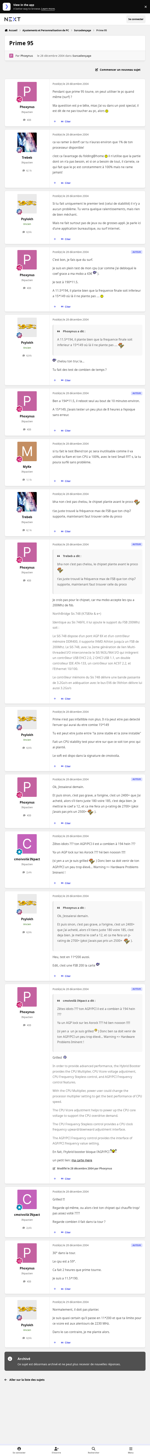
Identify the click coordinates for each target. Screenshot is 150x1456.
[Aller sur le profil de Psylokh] (27, 203)
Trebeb (27, 158)
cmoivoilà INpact (27, 859)
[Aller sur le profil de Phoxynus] (11, 56)
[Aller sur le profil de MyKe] (27, 451)
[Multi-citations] (55, 121)
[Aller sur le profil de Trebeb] (27, 142)
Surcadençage (81, 56)
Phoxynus (27, 56)
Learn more (7, 7)
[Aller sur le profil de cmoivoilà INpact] (27, 844)
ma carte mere (81, 1160)
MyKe (27, 467)
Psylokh (27, 219)
